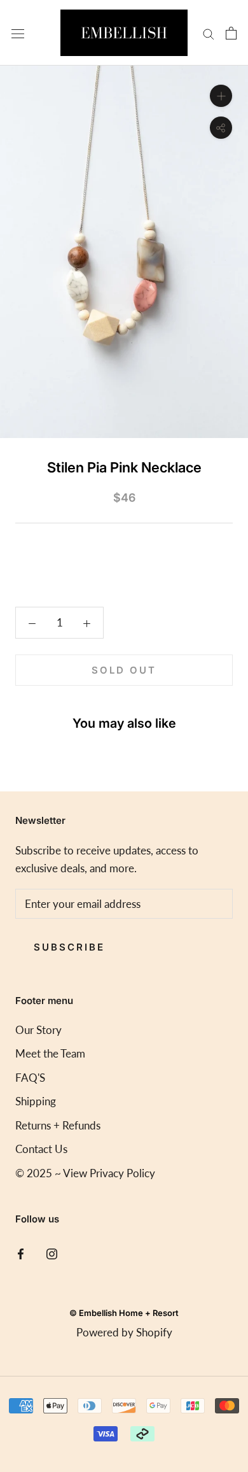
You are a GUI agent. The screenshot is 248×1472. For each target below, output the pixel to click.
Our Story (38, 1030)
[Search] (208, 33)
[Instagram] (51, 1253)
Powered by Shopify (124, 1332)
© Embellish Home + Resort (124, 1313)
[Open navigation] (17, 32)
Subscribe (69, 947)
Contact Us (41, 1149)
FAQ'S (30, 1077)
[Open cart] (231, 32)
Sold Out (124, 670)
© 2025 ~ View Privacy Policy (85, 1173)
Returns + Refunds (57, 1125)
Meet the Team (50, 1053)
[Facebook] (20, 1253)
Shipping (35, 1101)
